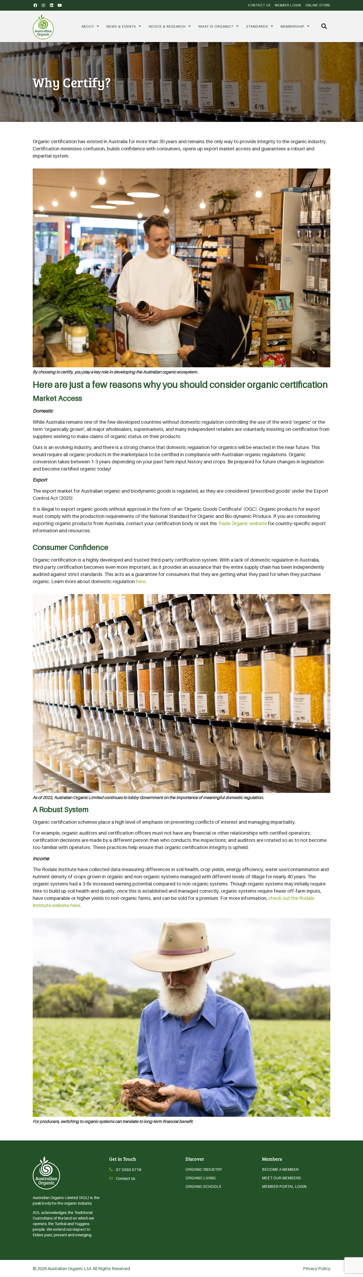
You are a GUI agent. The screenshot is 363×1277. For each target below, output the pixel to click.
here (140, 581)
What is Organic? (216, 26)
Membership (293, 26)
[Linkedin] (51, 5)
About (87, 26)
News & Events (121, 26)
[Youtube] (59, 5)
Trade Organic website (242, 523)
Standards (257, 26)
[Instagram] (43, 5)
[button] (324, 26)
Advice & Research (167, 26)
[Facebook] (35, 5)
